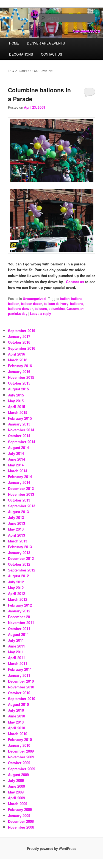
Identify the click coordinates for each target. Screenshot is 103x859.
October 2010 (19, 692)
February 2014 (20, 476)
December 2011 (21, 616)
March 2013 (17, 541)
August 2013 (18, 511)
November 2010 (21, 687)
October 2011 (19, 628)
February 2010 (20, 739)
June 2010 (16, 716)
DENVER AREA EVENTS (46, 43)
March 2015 (17, 412)
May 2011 (16, 651)
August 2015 (18, 388)
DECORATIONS (21, 54)
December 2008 (21, 821)
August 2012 (18, 575)
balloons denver (20, 308)
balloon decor (31, 303)
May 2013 (16, 529)
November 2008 (21, 827)
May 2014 (16, 465)
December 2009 (21, 751)
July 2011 (16, 640)
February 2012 (20, 605)
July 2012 (16, 581)
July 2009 (16, 780)
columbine (57, 308)
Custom (72, 308)
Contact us (75, 281)
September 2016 (21, 348)
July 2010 (16, 710)
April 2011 (16, 657)
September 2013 (21, 505)
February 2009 (20, 809)
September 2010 (21, 698)
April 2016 (16, 354)
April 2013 (16, 535)
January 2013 (19, 552)
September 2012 (21, 570)
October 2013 (19, 500)
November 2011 (21, 622)
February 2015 (20, 418)
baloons (41, 308)
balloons (76, 303)
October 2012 (19, 564)
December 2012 (21, 558)
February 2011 (20, 669)
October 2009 (19, 762)
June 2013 (16, 523)
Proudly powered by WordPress (51, 848)
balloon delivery (56, 303)
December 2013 (21, 488)
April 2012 (16, 593)
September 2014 (21, 441)
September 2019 (21, 330)
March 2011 (17, 663)
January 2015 (19, 424)
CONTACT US (51, 54)
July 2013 (16, 517)
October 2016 (19, 342)
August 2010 (18, 704)
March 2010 (17, 733)
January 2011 (19, 675)
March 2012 (17, 599)
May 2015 (16, 400)
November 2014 (21, 429)
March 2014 (17, 470)
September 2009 (21, 768)
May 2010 (16, 722)
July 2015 (16, 395)
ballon (64, 298)
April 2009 (16, 797)
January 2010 (19, 745)
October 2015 (19, 383)
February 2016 (20, 365)
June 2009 (16, 786)
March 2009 (17, 803)
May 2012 (16, 587)
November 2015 (21, 377)
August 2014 (18, 447)
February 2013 (20, 546)
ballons (76, 298)
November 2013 (21, 494)
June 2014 (16, 459)
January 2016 (19, 371)
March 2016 (17, 359)
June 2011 (16, 646)
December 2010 (21, 681)
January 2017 (19, 336)
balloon (13, 303)
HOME (14, 43)
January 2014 (19, 482)
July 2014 (16, 453)
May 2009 (16, 792)
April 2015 (16, 406)
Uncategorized (34, 298)
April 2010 (16, 727)
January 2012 (19, 610)
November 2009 (21, 756)
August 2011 (18, 634)
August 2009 (18, 774)
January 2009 (19, 815)
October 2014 (19, 435)
